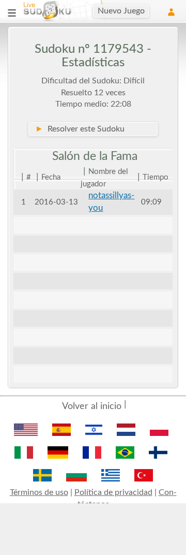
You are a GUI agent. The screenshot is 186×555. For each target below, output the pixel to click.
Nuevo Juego (121, 11)
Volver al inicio (91, 406)
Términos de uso (39, 492)
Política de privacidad (113, 492)
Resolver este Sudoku (80, 129)
